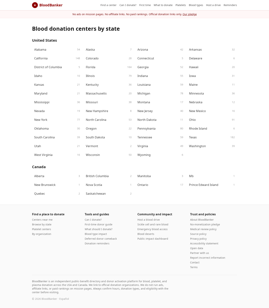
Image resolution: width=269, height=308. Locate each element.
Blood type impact (96, 234)
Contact (194, 262)
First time (145, 5)
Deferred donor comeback (101, 238)
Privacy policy (198, 238)
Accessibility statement (204, 243)
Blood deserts (145, 234)
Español (64, 299)
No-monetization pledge (205, 224)
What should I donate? (98, 229)
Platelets (180, 5)
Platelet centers (41, 229)
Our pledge (190, 14)
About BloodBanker (202, 219)
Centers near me (42, 219)
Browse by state (41, 224)
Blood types (196, 5)
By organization (41, 234)
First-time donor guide (98, 224)
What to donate (163, 5)
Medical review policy (203, 229)
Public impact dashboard (152, 238)
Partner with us (199, 253)
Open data (196, 248)
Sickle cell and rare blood (152, 224)
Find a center (108, 5)
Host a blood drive (148, 219)
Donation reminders (97, 243)
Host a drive (213, 5)
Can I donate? (127, 5)
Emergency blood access (152, 229)
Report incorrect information (207, 257)
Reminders (230, 5)
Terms (194, 267)
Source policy (198, 234)
